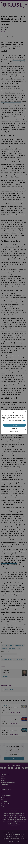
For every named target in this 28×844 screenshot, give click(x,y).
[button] (14, 432)
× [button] (25, 411)
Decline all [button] (14, 428)
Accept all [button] (14, 425)
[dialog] (14, 422)
